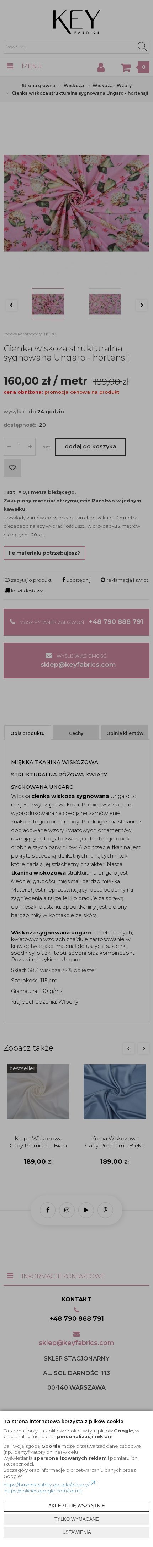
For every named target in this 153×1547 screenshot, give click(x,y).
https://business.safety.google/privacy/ (46, 1484)
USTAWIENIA (76, 1532)
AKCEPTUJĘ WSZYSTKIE (76, 1505)
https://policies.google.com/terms (43, 1490)
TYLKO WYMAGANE (76, 1519)
